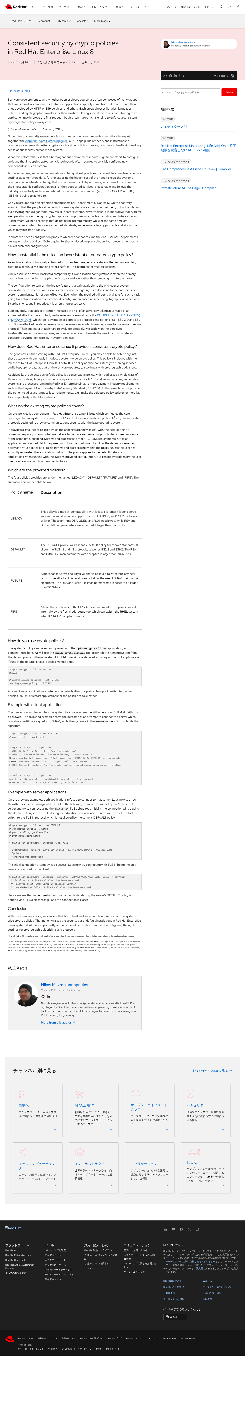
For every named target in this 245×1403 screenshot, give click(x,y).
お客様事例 (169, 1293)
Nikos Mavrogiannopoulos (184, 42)
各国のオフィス (69, 1338)
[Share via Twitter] (180, 76)
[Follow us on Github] (43, 997)
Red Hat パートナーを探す (58, 1269)
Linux (76, 62)
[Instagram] (197, 1230)
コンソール (171, 7)
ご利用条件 (53, 1349)
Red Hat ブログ (21, 21)
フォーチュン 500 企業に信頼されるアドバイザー (189, 1261)
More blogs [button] (101, 21)
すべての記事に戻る (20, 90)
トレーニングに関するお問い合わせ (140, 1265)
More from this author (56, 1022)
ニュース (207, 1280)
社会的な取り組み (212, 1293)
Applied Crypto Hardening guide (46, 141)
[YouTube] (173, 1230)
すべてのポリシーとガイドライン (77, 1349)
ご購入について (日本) (96, 1263)
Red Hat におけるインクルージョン (142, 1338)
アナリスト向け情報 (173, 1299)
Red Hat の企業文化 (173, 1286)
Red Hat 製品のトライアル (98, 1250)
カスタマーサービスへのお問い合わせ (140, 1257)
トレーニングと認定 (55, 1250)
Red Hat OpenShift (15, 1259)
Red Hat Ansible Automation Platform (19, 1266)
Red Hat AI (10, 1250)
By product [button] (43, 21)
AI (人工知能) (84, 1105)
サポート (208, 7)
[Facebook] (181, 1230)
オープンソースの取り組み (217, 1286)
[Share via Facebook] (171, 76)
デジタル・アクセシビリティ (109, 1349)
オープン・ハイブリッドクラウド (149, 1107)
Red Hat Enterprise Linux (18, 1255)
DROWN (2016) (21, 320)
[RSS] (232, 76)
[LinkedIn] (165, 1230)
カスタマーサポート (55, 1259)
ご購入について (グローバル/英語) (100, 1257)
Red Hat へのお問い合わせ (92, 1338)
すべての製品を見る (15, 1273)
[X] (189, 1230)
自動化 (24, 1105)
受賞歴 (199, 1268)
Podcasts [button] (81, 21)
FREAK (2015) (130, 315)
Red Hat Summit (188, 1338)
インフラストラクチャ (91, 1164)
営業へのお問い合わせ (135, 1250)
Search (229, 92)
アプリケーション (144, 1164)
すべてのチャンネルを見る (210, 1071)
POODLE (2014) (108, 315)
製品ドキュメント (190, 7)
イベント (54, 1338)
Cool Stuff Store (169, 1338)
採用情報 (207, 1299)
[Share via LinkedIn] (175, 76)
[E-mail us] (185, 76)
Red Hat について (172, 1280)
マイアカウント (53, 1255)
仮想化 (192, 1162)
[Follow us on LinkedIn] (48, 997)
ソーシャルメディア (134, 1271)
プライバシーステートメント (31, 1349)
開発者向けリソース (55, 1264)
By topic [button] (63, 21)
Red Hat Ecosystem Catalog (59, 1274)
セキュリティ (90, 62)
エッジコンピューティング (37, 1166)
